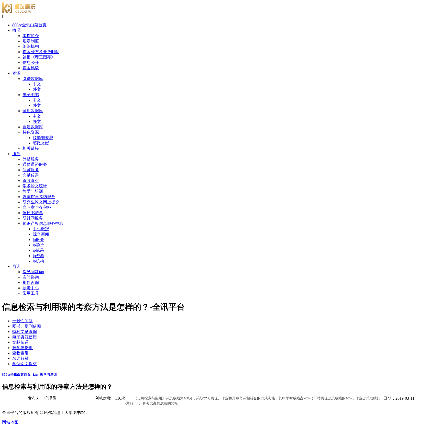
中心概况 (41, 229)
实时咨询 (31, 277)
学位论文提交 (24, 364)
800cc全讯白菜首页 (16, 374)
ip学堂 (38, 245)
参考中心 (31, 288)
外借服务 (31, 159)
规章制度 (31, 41)
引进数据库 (33, 78)
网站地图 (10, 422)
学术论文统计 (35, 186)
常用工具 (31, 293)
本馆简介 (31, 35)
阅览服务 (31, 170)
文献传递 (31, 175)
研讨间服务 (33, 218)
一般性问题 (22, 321)
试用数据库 (33, 111)
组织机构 (31, 46)
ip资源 (38, 255)
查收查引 (31, 180)
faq (35, 374)
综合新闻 (41, 234)
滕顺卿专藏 (43, 137)
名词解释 (20, 358)
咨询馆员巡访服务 (39, 196)
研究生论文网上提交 (41, 202)
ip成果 (38, 250)
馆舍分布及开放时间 (41, 52)
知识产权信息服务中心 (43, 223)
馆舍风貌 (31, 68)
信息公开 (31, 62)
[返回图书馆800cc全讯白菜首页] (18, 11)
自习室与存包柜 (37, 207)
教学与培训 (33, 191)
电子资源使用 (24, 337)
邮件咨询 (31, 282)
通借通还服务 (35, 164)
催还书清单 (33, 213)
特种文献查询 (24, 331)
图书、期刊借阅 (26, 326)
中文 (37, 84)
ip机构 (38, 261)
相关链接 (31, 148)
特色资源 (31, 132)
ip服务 (38, 239)
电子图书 (31, 95)
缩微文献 (41, 143)
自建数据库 (33, 127)
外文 (37, 89)
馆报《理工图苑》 (39, 57)
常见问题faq (33, 272)
